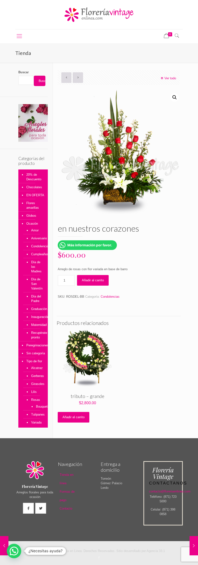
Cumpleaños (37, 254)
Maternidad (37, 325)
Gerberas (37, 376)
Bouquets (38, 406)
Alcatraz (37, 368)
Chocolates (34, 187)
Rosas (35, 400)
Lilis (34, 392)
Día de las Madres (36, 266)
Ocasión (32, 223)
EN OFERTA (35, 195)
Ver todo (170, 78)
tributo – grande (87, 396)
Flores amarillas (32, 205)
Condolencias (110, 296)
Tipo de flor (34, 361)
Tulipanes (37, 414)
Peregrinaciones (35, 345)
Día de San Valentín (36, 283)
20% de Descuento (33, 177)
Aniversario (37, 238)
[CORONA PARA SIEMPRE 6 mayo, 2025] (4, 545)
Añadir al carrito (93, 280)
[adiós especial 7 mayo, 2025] (194, 545)
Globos (31, 215)
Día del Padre (36, 299)
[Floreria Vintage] (99, 14)
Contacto (66, 508)
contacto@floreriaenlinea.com (170, 491)
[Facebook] (98, 558)
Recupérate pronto (37, 335)
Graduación (37, 309)
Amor (35, 230)
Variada (36, 422)
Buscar (23, 72)
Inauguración (37, 317)
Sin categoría (35, 353)
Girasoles (37, 384)
